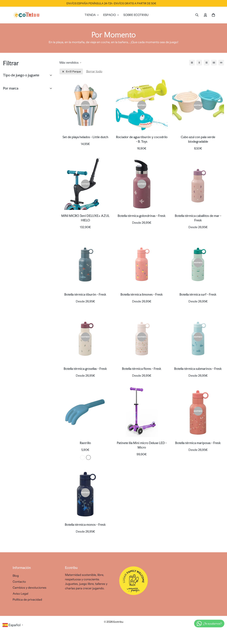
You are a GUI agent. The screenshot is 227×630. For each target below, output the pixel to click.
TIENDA (90, 15)
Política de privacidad (27, 599)
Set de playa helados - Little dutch (85, 137)
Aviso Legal (20, 593)
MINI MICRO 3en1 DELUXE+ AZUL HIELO (85, 218)
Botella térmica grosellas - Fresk (85, 369)
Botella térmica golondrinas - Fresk (142, 216)
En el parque (73, 71)
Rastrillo (85, 443)
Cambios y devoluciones (29, 587)
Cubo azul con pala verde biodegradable (198, 139)
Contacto (19, 582)
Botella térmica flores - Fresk (141, 369)
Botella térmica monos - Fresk (85, 525)
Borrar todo (94, 71)
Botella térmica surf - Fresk (198, 294)
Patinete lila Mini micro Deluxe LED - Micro (142, 445)
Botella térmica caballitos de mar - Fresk (198, 218)
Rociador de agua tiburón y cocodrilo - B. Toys (142, 139)
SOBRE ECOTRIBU (136, 15)
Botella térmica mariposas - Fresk (198, 443)
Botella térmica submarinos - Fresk (198, 369)
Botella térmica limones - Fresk (141, 294)
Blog (16, 576)
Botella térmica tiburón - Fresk (85, 294)
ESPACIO (109, 15)
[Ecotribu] (27, 15)
